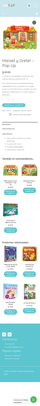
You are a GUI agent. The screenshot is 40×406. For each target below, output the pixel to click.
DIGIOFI (14, 371)
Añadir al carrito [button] (11, 192)
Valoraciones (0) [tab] (8, 129)
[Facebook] (9, 334)
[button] (3, 14)
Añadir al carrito (13, 105)
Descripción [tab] (6, 124)
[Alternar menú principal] (35, 5)
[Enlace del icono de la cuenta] (37, 14)
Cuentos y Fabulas (26, 110)
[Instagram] (4, 334)
